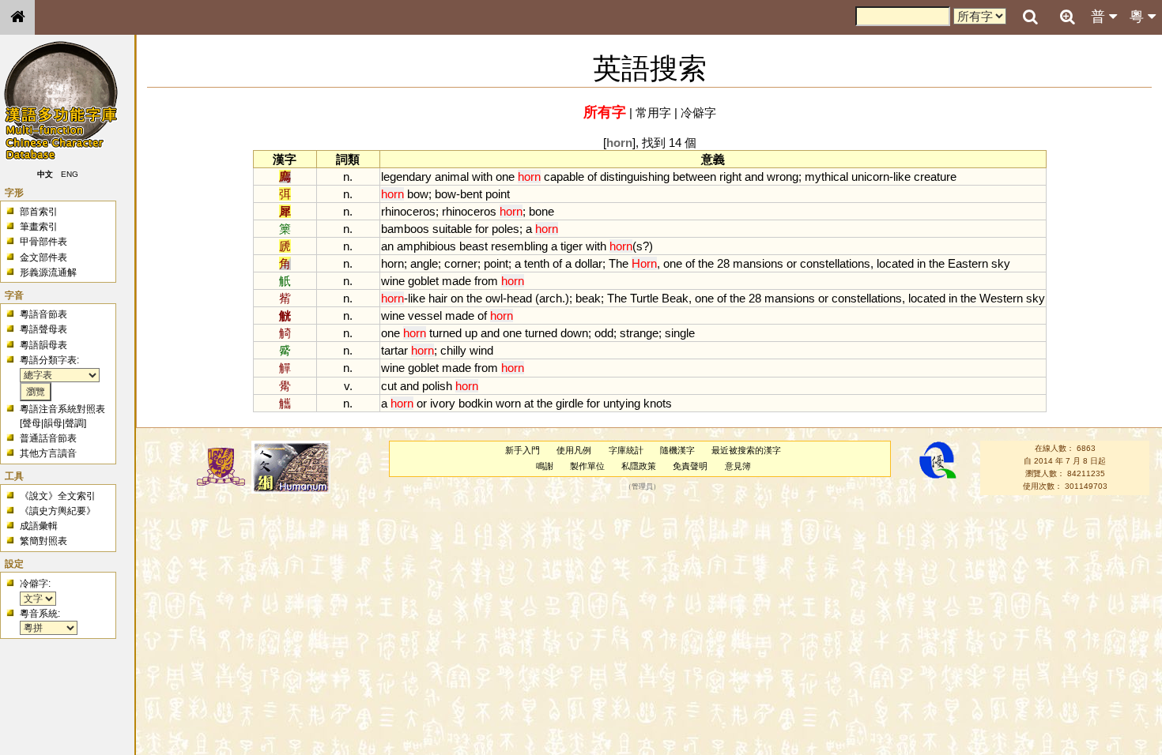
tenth (536, 263)
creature (935, 176)
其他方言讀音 (48, 453)
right (730, 176)
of (592, 176)
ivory (442, 403)
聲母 (31, 423)
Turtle (644, 298)
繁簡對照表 (43, 541)
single (680, 333)
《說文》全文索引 (58, 495)
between (694, 176)
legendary (406, 176)
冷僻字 (698, 112)
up (471, 333)
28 (723, 263)
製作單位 (587, 466)
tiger (571, 246)
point (497, 194)
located (895, 263)
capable (564, 176)
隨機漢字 (677, 450)
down (574, 333)
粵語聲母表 (43, 329)
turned (445, 333)
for (482, 228)
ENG (69, 174)
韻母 (52, 423)
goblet (423, 280)
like (902, 176)
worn (508, 403)
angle (424, 263)
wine (393, 280)
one (505, 176)
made (456, 280)
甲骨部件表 (43, 241)
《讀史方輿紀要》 (58, 510)
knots (657, 403)
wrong (782, 176)
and (754, 176)
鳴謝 (544, 466)
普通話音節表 (48, 438)
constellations (835, 263)
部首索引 (39, 211)
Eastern (968, 263)
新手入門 (522, 450)
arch (550, 298)
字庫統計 (626, 450)
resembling (519, 246)
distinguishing (635, 176)
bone (541, 211)
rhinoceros (408, 211)
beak (588, 298)
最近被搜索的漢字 (746, 450)
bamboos (405, 228)
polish (437, 386)
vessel (425, 315)
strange (639, 333)
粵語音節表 (43, 314)
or (792, 263)
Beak (675, 298)
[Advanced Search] (1067, 16)
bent (471, 194)
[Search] (1030, 17)
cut (389, 386)
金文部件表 (43, 257)
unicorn (870, 176)
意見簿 (738, 466)
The (618, 263)
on (457, 298)
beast (473, 246)
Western (1001, 298)
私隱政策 (638, 466)
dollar (588, 263)
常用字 (653, 112)
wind (481, 350)
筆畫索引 (39, 226)
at (529, 403)
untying (621, 403)
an (387, 246)
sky (1000, 263)
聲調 (74, 423)
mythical (826, 176)
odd (603, 333)
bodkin (475, 403)
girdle (569, 403)
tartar (394, 350)
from (486, 280)
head (519, 298)
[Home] (17, 17)
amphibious (426, 246)
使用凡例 (573, 450)
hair (437, 298)
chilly (453, 350)
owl (494, 298)
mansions (758, 263)
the (706, 263)
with (482, 176)
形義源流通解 (48, 272)
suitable (452, 228)
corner (460, 263)
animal (452, 176)
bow (417, 194)
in (921, 263)
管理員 (642, 486)
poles (505, 228)
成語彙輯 (39, 526)
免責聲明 (690, 466)
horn (392, 263)
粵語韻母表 (43, 345)
